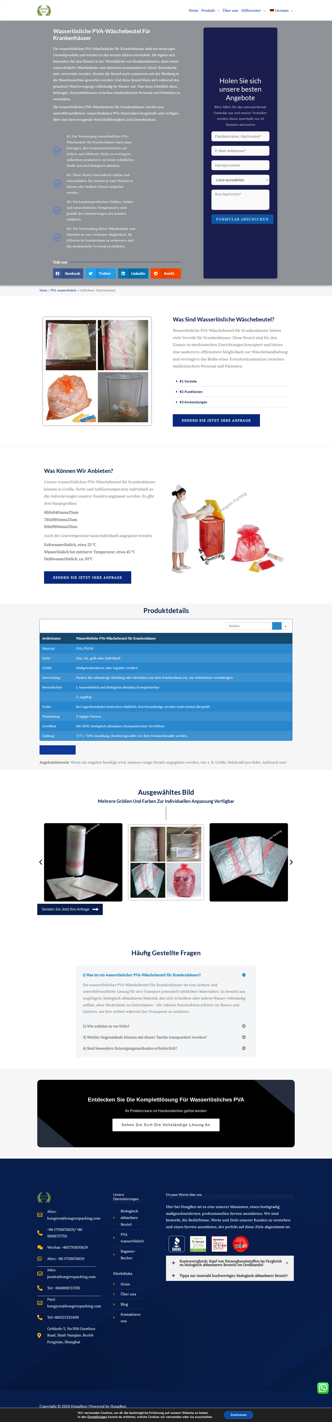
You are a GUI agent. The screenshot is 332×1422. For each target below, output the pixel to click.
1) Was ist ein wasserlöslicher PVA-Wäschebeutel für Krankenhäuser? (142, 975)
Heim (43, 290)
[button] (217, 10)
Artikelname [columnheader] (51, 638)
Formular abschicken (242, 219)
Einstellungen (97, 1417)
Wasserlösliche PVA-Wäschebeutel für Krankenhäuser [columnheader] (116, 638)
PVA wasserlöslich (63, 290)
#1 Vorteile (188, 381)
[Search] (277, 626)
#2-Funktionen (191, 392)
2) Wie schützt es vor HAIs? (106, 1026)
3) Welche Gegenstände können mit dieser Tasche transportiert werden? (145, 1037)
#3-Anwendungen (193, 402)
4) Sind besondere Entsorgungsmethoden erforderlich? (130, 1048)
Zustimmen (239, 1415)
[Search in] (285, 626)
